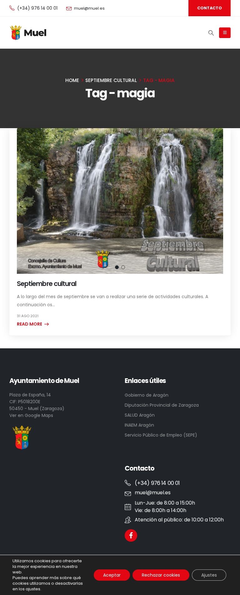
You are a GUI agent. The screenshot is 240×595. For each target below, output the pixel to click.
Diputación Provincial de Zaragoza (162, 405)
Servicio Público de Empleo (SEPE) (161, 435)
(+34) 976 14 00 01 (37, 8)
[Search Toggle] (211, 33)
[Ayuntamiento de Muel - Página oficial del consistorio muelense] (28, 33)
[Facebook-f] (131, 535)
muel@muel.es (89, 8)
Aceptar (112, 575)
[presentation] (24, 201)
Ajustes (209, 575)
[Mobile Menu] (225, 32)
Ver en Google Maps (31, 415)
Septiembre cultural (46, 283)
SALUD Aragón (140, 415)
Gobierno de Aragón (146, 395)
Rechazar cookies (161, 575)
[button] (117, 267)
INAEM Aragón (139, 425)
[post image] (120, 200)
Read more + (31, 324)
